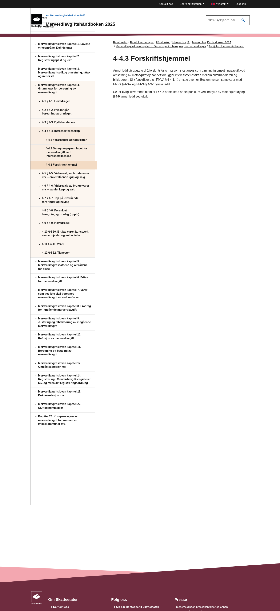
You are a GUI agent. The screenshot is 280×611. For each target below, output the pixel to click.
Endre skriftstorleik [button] (191, 3)
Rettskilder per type (142, 42)
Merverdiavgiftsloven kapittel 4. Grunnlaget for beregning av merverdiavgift (161, 46)
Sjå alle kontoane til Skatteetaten (137, 606)
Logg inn (240, 3)
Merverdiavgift (181, 42)
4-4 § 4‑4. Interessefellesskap (226, 46)
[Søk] (243, 20)
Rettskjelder (120, 42)
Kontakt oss (166, 3)
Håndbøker (163, 42)
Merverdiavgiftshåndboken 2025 (67, 15)
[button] (220, 4)
